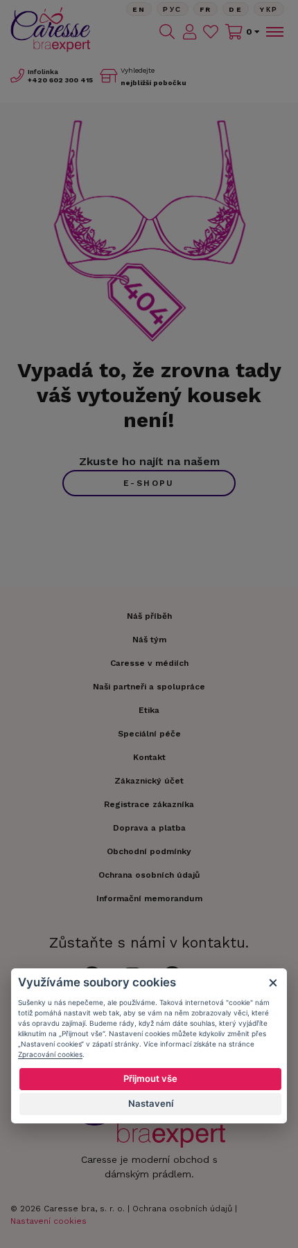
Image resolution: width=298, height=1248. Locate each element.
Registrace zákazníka (149, 804)
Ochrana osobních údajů (182, 1208)
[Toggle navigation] (274, 32)
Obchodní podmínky (149, 851)
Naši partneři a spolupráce (149, 686)
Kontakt (149, 757)
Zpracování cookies (50, 1054)
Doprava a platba (149, 828)
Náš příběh (149, 616)
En (139, 9)
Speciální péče (149, 734)
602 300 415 (60, 80)
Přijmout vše (150, 1078)
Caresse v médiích (149, 663)
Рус (172, 9)
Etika (149, 710)
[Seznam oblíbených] (210, 31)
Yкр (269, 9)
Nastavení (150, 1103)
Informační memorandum (149, 898)
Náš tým (149, 639)
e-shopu (149, 483)
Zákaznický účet (149, 781)
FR (206, 9)
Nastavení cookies (48, 1221)
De (236, 9)
